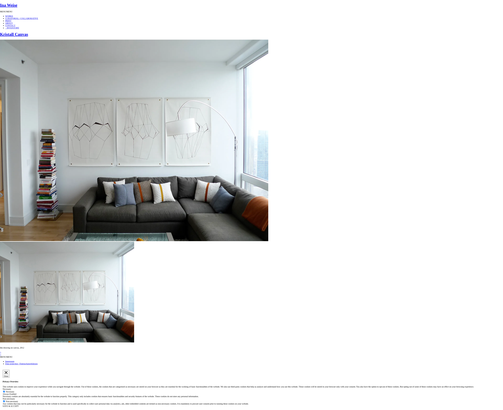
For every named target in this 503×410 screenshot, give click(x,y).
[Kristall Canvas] (134, 240)
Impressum (9, 361)
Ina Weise (8, 5)
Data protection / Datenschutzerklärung (21, 364)
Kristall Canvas (14, 34)
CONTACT (10, 25)
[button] (6, 11)
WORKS (9, 16)
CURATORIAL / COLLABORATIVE (21, 18)
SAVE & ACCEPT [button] (11, 406)
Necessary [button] (7, 389)
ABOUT (9, 23)
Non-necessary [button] (9, 399)
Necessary (10, 392)
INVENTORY (13, 28)
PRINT (8, 21)
